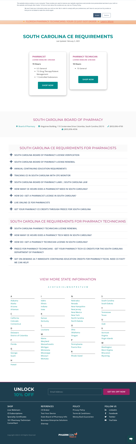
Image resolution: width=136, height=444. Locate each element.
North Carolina (77, 318)
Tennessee (106, 312)
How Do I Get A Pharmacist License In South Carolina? (45, 195)
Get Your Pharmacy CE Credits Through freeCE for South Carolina (52, 209)
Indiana (44, 306)
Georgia (14, 353)
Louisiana (45, 329)
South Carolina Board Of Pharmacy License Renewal (44, 162)
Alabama (14, 300)
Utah (103, 324)
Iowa (43, 309)
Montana (45, 358)
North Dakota (77, 321)
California (15, 318)
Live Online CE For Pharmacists (32, 202)
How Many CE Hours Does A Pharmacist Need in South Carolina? (51, 189)
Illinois (43, 303)
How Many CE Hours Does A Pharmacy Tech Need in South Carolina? (53, 235)
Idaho (43, 300)
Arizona (14, 306)
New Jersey (76, 309)
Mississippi (45, 353)
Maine (43, 338)
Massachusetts (47, 344)
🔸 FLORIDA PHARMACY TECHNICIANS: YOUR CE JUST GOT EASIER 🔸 (67, 21)
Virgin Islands (107, 338)
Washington (106, 347)
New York (75, 315)
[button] (68, 155)
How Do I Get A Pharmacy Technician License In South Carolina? (51, 242)
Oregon (74, 335)
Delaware (15, 332)
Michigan (45, 347)
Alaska (13, 303)
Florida (14, 344)
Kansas (44, 318)
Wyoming (105, 356)
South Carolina (107, 300)
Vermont (105, 332)
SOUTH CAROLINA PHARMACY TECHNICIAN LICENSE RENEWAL (45, 228)
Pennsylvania (76, 344)
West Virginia (107, 350)
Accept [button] (97, 15)
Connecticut (16, 324)
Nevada (74, 303)
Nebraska (75, 300)
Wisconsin (105, 353)
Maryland (45, 341)
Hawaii (13, 364)
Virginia (104, 335)
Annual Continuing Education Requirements (40, 168)
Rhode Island (76, 356)
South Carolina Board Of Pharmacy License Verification (46, 155)
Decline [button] (106, 15)
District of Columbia (19, 335)
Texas (103, 315)
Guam (13, 356)
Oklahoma (75, 332)
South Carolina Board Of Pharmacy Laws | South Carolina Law (50, 182)
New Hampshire (78, 306)
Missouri (44, 356)
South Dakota (107, 303)
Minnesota (45, 350)
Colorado (14, 321)
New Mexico (76, 312)
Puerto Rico (76, 347)
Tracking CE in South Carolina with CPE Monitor (42, 175)
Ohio (73, 329)
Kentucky (45, 321)
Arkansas (14, 309)
